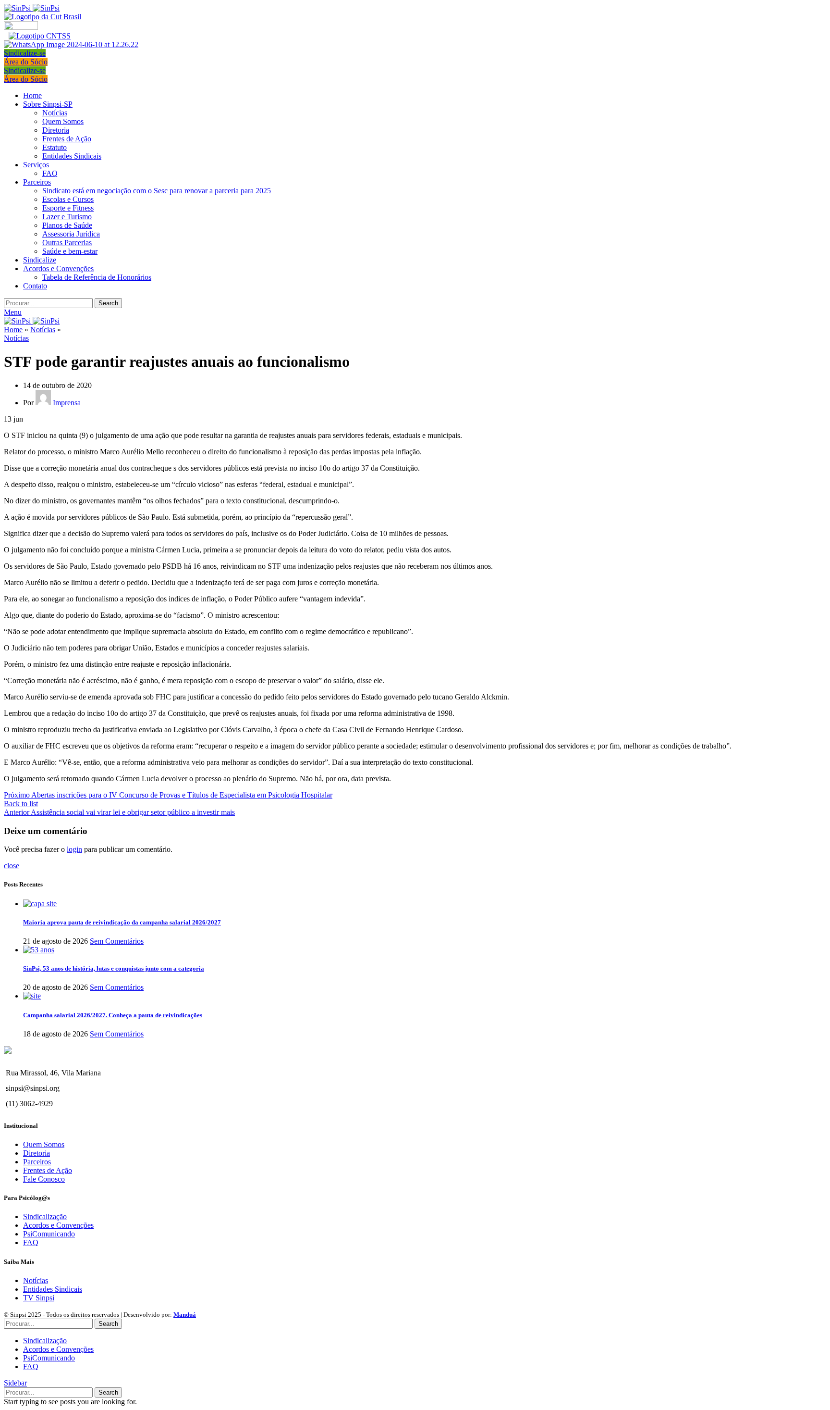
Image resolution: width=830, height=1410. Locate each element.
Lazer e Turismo (67, 216)
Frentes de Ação (66, 139)
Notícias (54, 113)
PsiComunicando (49, 1234)
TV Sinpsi (38, 1298)
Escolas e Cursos (68, 199)
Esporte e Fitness (68, 208)
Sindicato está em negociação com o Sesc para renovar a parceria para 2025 (156, 191)
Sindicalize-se (25, 53)
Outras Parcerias (67, 242)
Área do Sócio (26, 62)
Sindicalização (45, 1216)
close (11, 865)
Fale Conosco (44, 1179)
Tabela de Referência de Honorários (96, 277)
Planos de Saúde (67, 225)
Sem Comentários (117, 941)
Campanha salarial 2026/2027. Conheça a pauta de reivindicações (112, 1015)
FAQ (50, 173)
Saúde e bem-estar (70, 251)
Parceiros (37, 1162)
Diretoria (55, 130)
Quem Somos (63, 121)
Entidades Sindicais (71, 156)
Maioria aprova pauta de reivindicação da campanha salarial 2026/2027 (122, 922)
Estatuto (54, 147)
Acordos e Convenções (58, 1225)
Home (13, 329)
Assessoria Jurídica (71, 234)
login (74, 849)
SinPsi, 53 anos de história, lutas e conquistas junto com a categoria (113, 968)
